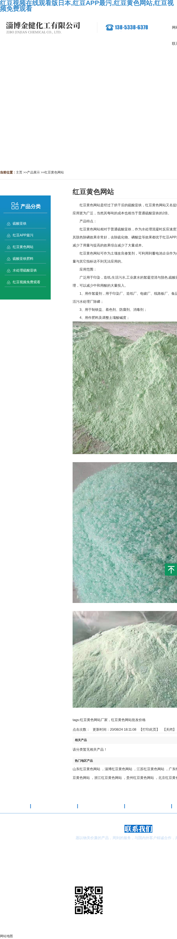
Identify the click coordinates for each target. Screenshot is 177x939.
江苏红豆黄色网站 (150, 769)
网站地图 (138, 935)
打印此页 (149, 729)
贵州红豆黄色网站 (140, 778)
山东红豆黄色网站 (86, 769)
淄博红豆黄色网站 (118, 769)
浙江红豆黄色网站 (108, 778)
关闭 (169, 729)
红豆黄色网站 (54, 172)
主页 (19, 172)
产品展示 (33, 172)
